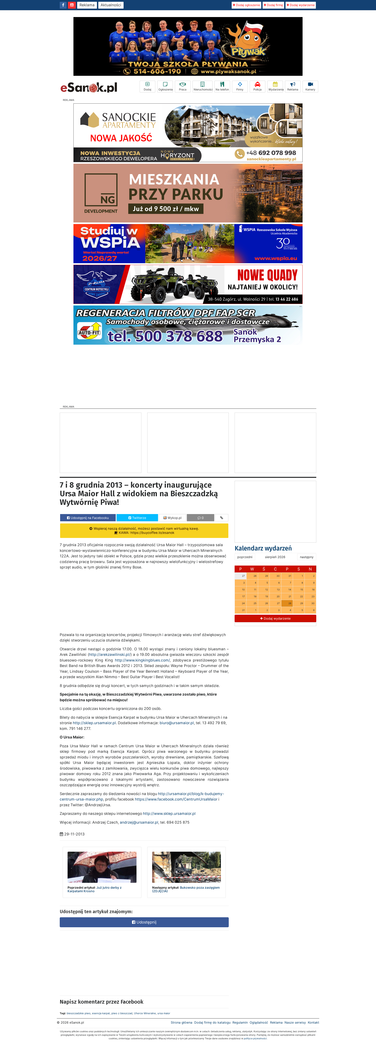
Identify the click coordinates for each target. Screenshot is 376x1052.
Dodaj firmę (274, 5)
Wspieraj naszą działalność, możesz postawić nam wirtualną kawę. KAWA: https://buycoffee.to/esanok (146, 531)
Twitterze (138, 518)
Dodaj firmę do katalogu (212, 1022)
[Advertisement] (188, 373)
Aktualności (111, 5)
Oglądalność (259, 1022)
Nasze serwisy (295, 1022)
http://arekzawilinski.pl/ (109, 654)
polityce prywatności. (255, 1038)
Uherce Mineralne (145, 1013)
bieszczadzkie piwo (78, 1013)
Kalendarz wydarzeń (263, 548)
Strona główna (181, 1022)
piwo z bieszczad (121, 1013)
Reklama (87, 5)
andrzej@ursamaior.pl (139, 822)
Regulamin (240, 1022)
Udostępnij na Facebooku (89, 518)
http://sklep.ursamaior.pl (94, 723)
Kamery (310, 89)
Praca (182, 89)
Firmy (239, 89)
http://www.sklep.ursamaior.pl (169, 813)
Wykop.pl (174, 518)
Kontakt (313, 1022)
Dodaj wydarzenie (302, 5)
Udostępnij (145, 922)
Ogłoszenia (165, 89)
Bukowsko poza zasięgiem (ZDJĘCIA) (186, 889)
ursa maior (163, 1013)
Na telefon (222, 89)
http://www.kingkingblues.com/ (142, 660)
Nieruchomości (203, 89)
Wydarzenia (275, 89)
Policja (257, 89)
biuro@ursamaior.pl (177, 723)
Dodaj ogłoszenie (247, 5)
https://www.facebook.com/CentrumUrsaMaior (176, 799)
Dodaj (147, 89)
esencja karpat (101, 1013)
